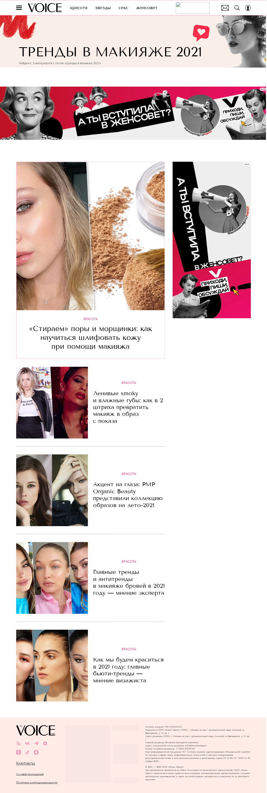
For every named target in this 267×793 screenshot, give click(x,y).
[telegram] (36, 743)
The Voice (44, 7)
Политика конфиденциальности (37, 782)
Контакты (25, 763)
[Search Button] (237, 8)
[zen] (45, 743)
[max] (36, 752)
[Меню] (19, 8)
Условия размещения (30, 774)
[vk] (27, 743)
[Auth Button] (248, 8)
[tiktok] (27, 752)
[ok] (18, 752)
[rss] (18, 743)
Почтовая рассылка (225, 8)
